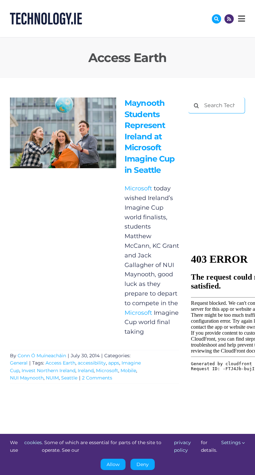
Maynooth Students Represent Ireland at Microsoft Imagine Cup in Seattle (53, 133)
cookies (33, 442)
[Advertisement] (221, 153)
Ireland (86, 370)
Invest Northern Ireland (48, 370)
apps (113, 363)
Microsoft (138, 188)
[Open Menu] (240, 18)
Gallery (72, 133)
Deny (142, 464)
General (19, 363)
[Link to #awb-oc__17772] (216, 19)
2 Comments (97, 378)
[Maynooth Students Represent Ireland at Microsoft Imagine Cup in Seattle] (63, 133)
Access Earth (60, 363)
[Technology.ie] (46, 15)
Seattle (69, 378)
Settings (231, 442)
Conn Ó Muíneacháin (42, 356)
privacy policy (182, 446)
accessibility (92, 363)
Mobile (128, 370)
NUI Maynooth (26, 378)
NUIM (52, 378)
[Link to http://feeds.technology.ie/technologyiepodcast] (229, 19)
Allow (113, 464)
